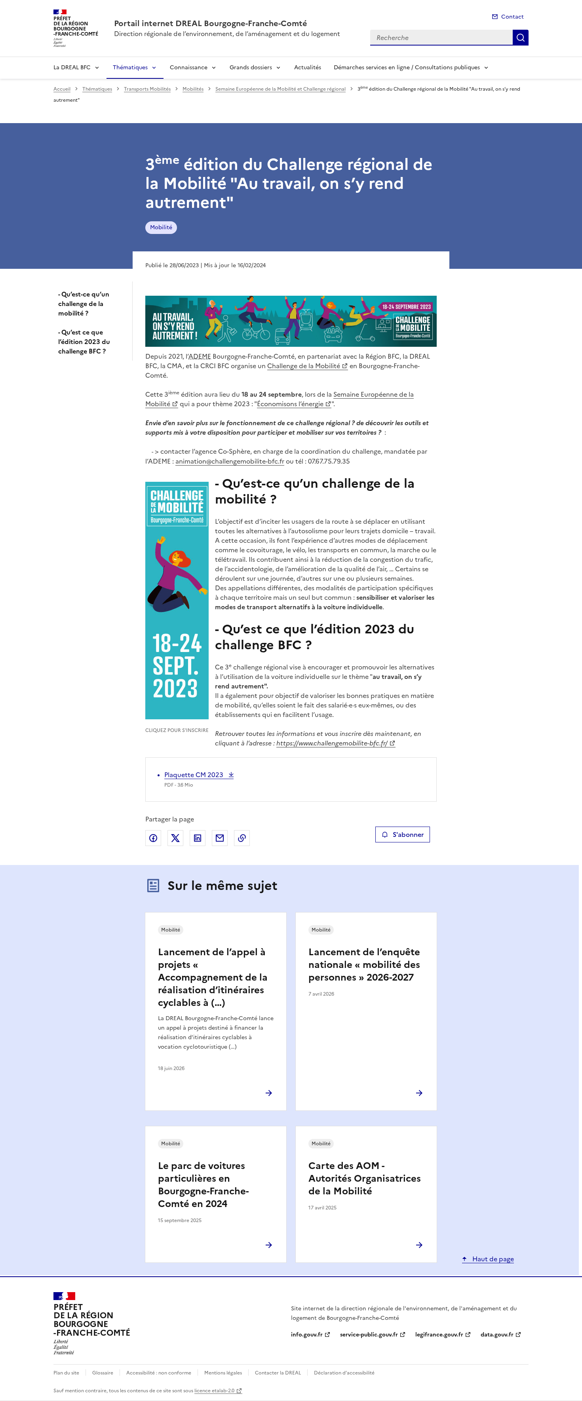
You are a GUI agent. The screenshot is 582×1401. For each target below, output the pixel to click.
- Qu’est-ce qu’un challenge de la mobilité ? (83, 303)
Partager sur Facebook (153, 838)
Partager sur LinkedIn (197, 838)
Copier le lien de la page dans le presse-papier (242, 838)
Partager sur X (175, 838)
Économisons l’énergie (290, 404)
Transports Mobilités (147, 89)
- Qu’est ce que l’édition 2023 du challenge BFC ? (84, 341)
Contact (512, 17)
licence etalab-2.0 (214, 1390)
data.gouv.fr (497, 1335)
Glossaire (102, 1372)
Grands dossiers (251, 67)
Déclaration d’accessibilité (344, 1372)
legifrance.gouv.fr (439, 1335)
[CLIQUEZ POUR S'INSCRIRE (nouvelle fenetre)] (177, 602)
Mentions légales (223, 1372)
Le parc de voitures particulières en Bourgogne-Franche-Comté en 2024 (203, 1185)
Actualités (307, 67)
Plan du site (66, 1372)
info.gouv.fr (307, 1335)
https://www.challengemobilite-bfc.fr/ (332, 743)
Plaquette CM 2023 (194, 774)
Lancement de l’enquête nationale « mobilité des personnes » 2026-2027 (364, 965)
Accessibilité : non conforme (158, 1372)
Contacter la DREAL (278, 1372)
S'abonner (408, 834)
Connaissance (188, 67)
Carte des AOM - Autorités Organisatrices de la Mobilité (364, 1178)
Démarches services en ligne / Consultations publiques (407, 67)
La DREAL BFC (72, 67)
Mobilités (193, 89)
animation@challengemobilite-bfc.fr (229, 461)
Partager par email (220, 838)
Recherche (521, 38)
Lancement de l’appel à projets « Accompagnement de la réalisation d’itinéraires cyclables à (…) (213, 977)
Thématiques (130, 67)
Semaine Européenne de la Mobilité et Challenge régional (280, 89)
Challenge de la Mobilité (303, 366)
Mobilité (161, 227)
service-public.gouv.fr (369, 1335)
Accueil (61, 89)
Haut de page (492, 1259)
